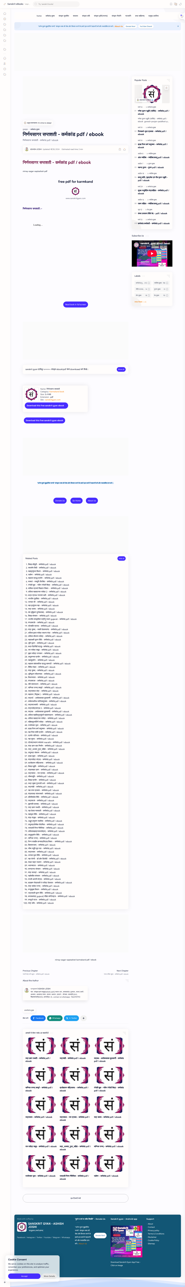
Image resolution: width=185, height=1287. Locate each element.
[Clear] (77, 4)
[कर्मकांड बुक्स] (50, 16)
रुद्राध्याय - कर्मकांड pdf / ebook (38, 1117)
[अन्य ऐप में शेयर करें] (83, 1018)
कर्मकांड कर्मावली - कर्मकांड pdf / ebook (154, 223)
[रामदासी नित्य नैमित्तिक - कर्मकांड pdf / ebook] (75, 1163)
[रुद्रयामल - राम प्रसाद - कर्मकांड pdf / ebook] (75, 1104)
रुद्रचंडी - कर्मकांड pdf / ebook (73, 1058)
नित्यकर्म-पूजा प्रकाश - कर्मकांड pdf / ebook (152, 133)
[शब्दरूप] (75, 16)
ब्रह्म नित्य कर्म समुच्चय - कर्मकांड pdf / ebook (153, 146)
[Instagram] (31, 1237)
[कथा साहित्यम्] (139, 16)
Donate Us (60, 500)
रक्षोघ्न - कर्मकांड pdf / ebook (106, 1176)
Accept (24, 1276)
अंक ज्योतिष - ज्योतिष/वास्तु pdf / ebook (154, 157)
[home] (39, 16)
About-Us (119, 26)
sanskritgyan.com (53, 400)
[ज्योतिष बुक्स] (152, 153)
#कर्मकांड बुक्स (29, 1010)
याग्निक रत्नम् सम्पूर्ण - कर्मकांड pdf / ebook (39, 1089)
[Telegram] (56, 1237)
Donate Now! (130, 26)
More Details (49, 1276)
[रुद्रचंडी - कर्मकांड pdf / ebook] (75, 1046)
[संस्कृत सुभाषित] (64, 16)
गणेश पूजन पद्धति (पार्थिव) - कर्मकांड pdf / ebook (153, 112)
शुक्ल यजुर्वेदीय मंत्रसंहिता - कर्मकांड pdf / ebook (153, 192)
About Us (92, 500)
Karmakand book (56, 391)
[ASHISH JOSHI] (36, 149)
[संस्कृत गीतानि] (116, 16)
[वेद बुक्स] (149, 209)
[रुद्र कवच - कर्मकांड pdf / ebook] (110, 1104)
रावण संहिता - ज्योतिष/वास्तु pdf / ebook (153, 203)
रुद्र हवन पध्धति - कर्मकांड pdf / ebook (37, 1060)
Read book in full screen (75, 304)
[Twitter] (39, 1237)
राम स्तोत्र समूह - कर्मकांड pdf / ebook (41, 1146)
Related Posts (31, 558)
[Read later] (120, 149)
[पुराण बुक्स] (151, 163)
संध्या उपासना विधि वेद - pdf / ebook (152, 213)
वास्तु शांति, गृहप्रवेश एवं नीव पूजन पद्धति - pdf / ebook (153, 179)
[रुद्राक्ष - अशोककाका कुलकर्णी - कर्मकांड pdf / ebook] (110, 1046)
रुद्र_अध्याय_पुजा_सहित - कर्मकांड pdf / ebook (75, 1148)
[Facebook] (21, 1237)
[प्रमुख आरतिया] (153, 16)
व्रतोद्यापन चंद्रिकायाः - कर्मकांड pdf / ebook (74, 1089)
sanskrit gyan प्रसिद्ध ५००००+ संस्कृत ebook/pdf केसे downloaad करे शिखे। (56, 369)
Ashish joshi (75, 1273)
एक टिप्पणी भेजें (76, 1198)
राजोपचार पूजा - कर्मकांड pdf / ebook (40, 1176)
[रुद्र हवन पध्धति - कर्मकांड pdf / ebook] (41, 1046)
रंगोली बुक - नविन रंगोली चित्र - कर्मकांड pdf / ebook (109, 1089)
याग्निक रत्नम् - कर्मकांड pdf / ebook (109, 1146)
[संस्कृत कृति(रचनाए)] (101, 16)
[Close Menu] (178, 26)
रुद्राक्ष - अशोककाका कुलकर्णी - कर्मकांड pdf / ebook (109, 1060)
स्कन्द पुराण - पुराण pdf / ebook (151, 167)
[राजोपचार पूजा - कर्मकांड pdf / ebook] (41, 1163)
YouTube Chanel (146, 26)
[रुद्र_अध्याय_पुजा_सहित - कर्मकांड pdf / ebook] (75, 1134)
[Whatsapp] (66, 1237)
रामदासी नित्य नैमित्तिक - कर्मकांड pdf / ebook (74, 1177)
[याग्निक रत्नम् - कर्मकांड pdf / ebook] (110, 1134)
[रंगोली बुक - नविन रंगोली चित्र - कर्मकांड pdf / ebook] (110, 1075)
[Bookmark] (171, 4)
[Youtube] (47, 1237)
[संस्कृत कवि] (86, 16)
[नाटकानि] (128, 16)
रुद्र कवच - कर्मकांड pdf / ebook (107, 1117)
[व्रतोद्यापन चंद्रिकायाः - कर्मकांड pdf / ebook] (75, 1075)
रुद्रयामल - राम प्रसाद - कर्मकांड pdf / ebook (75, 1118)
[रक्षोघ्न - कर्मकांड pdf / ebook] (110, 1163)
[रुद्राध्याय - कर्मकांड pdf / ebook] (41, 1104)
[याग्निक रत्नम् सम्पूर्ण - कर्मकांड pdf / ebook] (41, 1075)
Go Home (76, 500)
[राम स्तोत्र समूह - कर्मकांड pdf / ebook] (41, 1134)
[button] (180, 4)
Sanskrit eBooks (15, 4)
